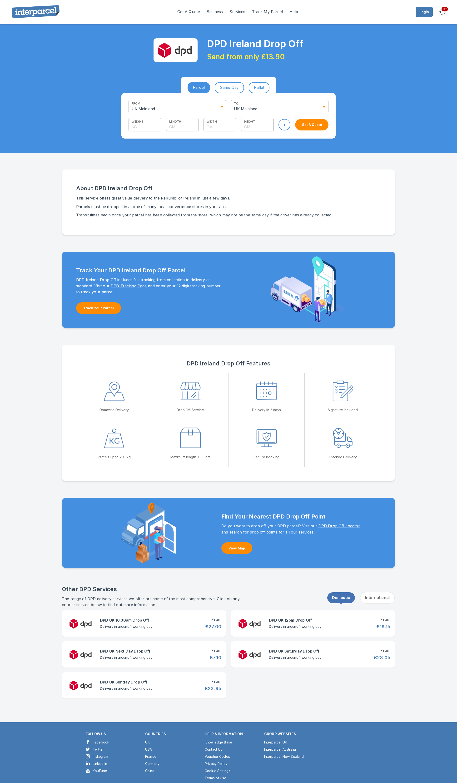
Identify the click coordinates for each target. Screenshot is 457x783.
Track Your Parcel (98, 308)
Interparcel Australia (280, 749)
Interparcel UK (275, 742)
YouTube (100, 771)
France (150, 756)
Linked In (100, 764)
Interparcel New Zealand (284, 756)
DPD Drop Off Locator (339, 526)
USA (148, 749)
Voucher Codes (217, 756)
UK (147, 742)
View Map (236, 548)
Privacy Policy (216, 764)
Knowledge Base (218, 742)
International (377, 597)
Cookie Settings (217, 771)
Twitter (98, 749)
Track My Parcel (267, 11)
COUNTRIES (155, 734)
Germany (152, 764)
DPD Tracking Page (129, 286)
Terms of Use (215, 778)
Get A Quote (188, 11)
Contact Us (213, 749)
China (149, 771)
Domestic (341, 597)
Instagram (100, 756)
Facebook (101, 742)
